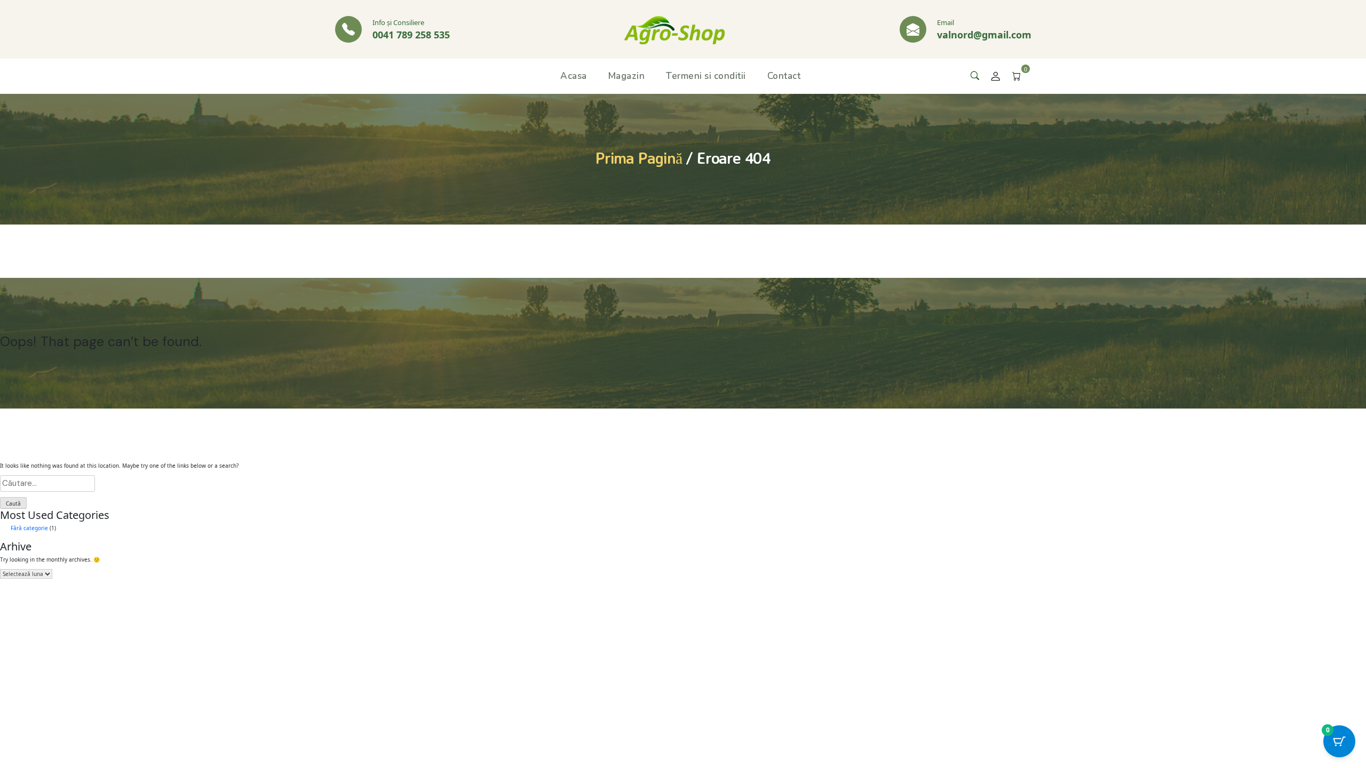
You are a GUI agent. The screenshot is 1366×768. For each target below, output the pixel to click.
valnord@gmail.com (984, 34)
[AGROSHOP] (674, 29)
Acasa (573, 76)
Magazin (626, 76)
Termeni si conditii (706, 76)
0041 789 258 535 (411, 34)
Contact (784, 76)
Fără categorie (29, 528)
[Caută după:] (683, 483)
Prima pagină (638, 157)
